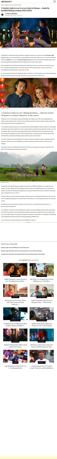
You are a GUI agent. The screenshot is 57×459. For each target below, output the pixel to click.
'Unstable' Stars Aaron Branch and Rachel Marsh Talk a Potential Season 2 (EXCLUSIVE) (23, 254)
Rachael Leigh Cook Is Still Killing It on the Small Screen (15, 247)
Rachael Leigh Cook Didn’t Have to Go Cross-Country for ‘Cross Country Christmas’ (21, 251)
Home (2, 5)
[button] (55, 1)
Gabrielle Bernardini (11, 13)
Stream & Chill (13, 5)
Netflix (19, 5)
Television (7, 5)
